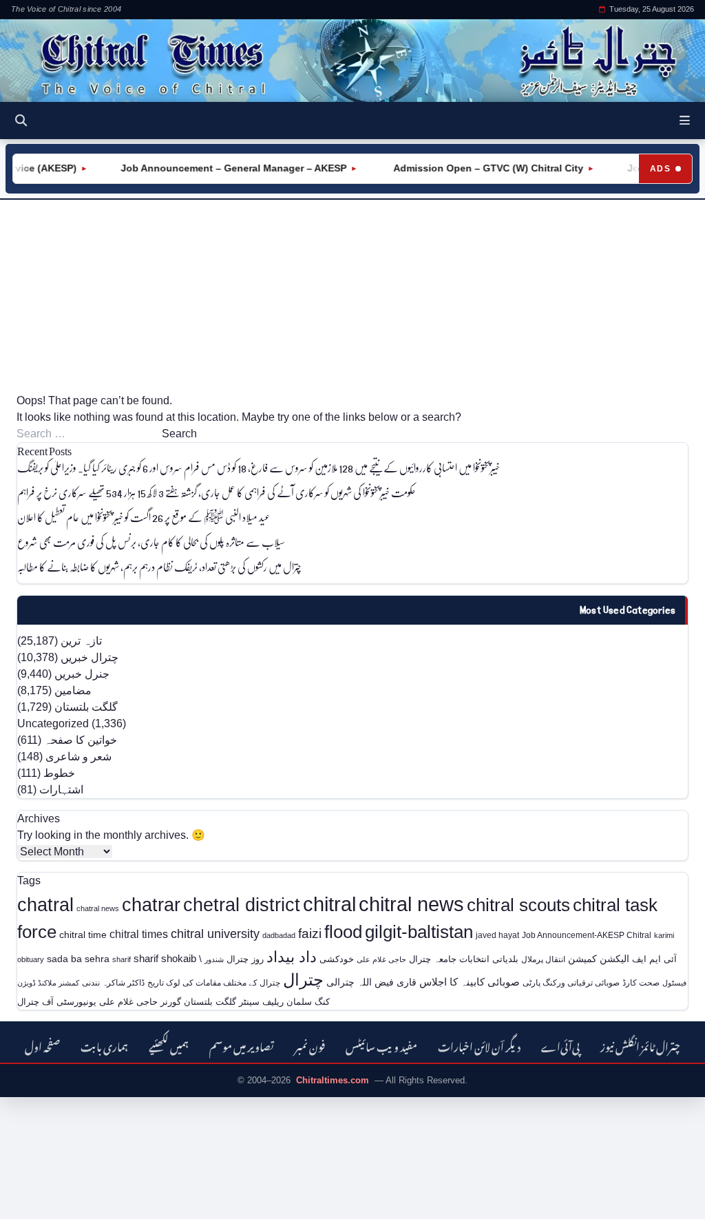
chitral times (138, 934)
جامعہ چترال (432, 959)
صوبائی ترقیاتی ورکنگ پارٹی (571, 983)
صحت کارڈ (641, 983)
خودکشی (336, 959)
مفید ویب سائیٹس (381, 1045)
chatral (45, 904)
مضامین (73, 690)
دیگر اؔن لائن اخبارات (479, 1045)
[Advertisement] (352, 296)
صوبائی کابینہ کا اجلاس (469, 982)
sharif (121, 959)
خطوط (59, 773)
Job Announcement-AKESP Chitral (586, 934)
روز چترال (245, 959)
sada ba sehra (78, 958)
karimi (664, 935)
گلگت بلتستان (86, 707)
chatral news (97, 908)
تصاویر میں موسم (241, 1045)
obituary (30, 959)
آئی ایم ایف (654, 959)
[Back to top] (31, 1199)
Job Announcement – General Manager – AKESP (223, 168)
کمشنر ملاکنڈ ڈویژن (48, 983)
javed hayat (497, 935)
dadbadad (278, 935)
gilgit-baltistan (419, 931)
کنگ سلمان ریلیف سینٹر (284, 1002)
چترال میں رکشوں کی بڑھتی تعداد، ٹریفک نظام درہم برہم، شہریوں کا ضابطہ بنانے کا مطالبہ (159, 566)
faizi (310, 933)
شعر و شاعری (78, 756)
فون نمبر (310, 1045)
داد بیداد (291, 957)
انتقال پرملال (543, 959)
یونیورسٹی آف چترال (56, 1002)
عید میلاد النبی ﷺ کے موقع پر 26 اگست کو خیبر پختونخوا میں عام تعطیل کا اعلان (143, 516)
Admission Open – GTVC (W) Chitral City (476, 168)
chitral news (411, 904)
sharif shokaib (165, 958)
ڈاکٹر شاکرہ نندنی (113, 983)
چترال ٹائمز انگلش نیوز (640, 1045)
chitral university (215, 934)
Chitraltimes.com (332, 1080)
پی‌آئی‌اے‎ (560, 1045)
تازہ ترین (81, 641)
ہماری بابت (104, 1045)
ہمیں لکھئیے (169, 1045)
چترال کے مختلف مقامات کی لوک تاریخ (213, 982)
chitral (329, 904)
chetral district (241, 904)
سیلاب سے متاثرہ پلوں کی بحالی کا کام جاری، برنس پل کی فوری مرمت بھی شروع (151, 541)
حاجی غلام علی (381, 959)
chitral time (83, 934)
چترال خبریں (89, 657)
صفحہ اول (42, 1045)
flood (343, 931)
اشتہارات (61, 789)
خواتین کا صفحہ (80, 740)
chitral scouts (518, 905)
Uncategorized (53, 723)
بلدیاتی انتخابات (488, 959)
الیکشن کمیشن (598, 958)
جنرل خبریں (81, 674)
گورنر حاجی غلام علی (140, 1002)
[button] (684, 120)
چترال (303, 980)
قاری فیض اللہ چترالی (371, 982)
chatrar (151, 904)
